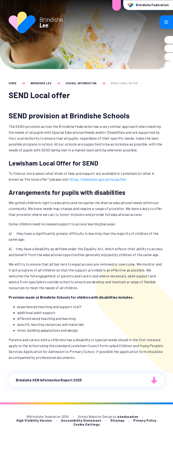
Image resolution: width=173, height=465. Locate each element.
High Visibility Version (34, 420)
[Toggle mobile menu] (166, 22)
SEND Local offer (124, 83)
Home (12, 83)
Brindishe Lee (41, 83)
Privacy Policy (145, 420)
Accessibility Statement (81, 420)
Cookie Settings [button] (86, 424)
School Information (81, 83)
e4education (127, 416)
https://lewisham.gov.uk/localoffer (98, 179)
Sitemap (117, 420)
